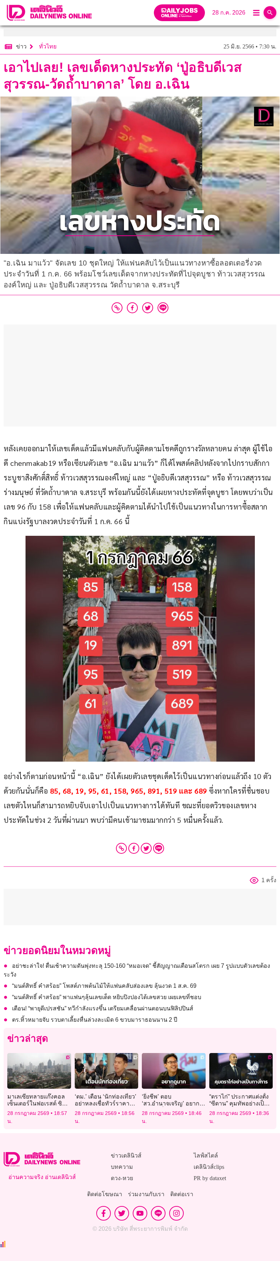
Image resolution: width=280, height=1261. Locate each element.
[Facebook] (133, 848)
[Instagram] (176, 1213)
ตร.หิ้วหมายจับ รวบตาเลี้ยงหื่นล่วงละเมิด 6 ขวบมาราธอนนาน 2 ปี (94, 1020)
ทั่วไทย (48, 46)
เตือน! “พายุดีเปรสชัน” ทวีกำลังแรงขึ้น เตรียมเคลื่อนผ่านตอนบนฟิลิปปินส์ (102, 1008)
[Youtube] (140, 1213)
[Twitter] (146, 848)
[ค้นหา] (270, 12)
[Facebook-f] (103, 1213)
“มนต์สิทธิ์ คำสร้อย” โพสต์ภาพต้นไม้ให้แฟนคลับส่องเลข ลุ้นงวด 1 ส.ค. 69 (104, 986)
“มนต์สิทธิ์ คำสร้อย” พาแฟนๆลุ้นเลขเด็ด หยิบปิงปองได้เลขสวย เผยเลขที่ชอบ (106, 997)
